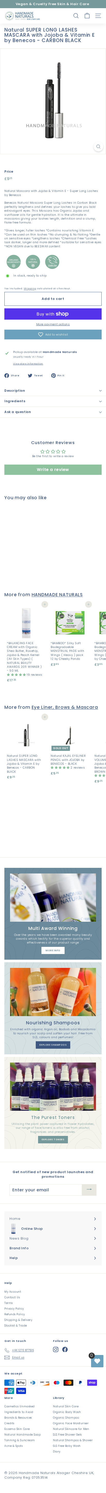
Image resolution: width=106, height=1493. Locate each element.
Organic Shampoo (66, 1418)
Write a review (53, 470)
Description (14, 390)
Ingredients (14, 401)
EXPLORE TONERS (53, 1139)
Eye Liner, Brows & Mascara (65, 707)
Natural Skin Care (65, 1406)
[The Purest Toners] (53, 1087)
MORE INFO (53, 950)
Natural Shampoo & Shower (73, 1440)
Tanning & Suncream (19, 1440)
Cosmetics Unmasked (19, 1406)
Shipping (30, 288)
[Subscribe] (89, 1190)
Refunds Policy (14, 1314)
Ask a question (17, 412)
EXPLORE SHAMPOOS (53, 1044)
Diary (56, 1451)
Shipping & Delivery (18, 1320)
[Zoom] (98, 146)
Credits (9, 1423)
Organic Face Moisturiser (71, 1423)
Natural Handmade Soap (22, 1435)
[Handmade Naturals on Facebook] (65, 1349)
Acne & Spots (13, 1446)
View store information (28, 363)
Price (8, 172)
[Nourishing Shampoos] (53, 992)
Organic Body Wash (67, 1412)
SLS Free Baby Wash (67, 1446)
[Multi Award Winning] (53, 897)
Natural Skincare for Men (71, 1429)
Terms (8, 1303)
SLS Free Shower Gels (67, 1435)
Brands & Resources (18, 1418)
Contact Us (12, 1297)
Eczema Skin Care (17, 1429)
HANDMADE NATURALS (57, 595)
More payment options (53, 324)
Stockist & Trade (15, 1326)
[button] (53, 334)
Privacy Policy (14, 1309)
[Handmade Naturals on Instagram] (55, 1349)
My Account (12, 1292)
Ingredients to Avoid (18, 1412)
